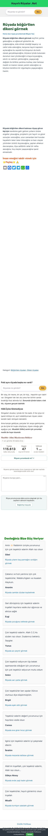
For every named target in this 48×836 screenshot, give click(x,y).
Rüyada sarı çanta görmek (16, 680)
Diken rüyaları (33, 370)
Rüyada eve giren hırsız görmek (18, 730)
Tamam (29, 834)
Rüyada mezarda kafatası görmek (19, 755)
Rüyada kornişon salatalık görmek (19, 805)
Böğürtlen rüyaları (18, 370)
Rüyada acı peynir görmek (16, 651)
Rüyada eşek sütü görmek (16, 705)
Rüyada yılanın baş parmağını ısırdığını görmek (21, 561)
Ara (38, 12)
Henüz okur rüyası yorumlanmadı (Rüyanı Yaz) (18, 34)
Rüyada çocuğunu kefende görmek (20, 621)
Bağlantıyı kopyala (24, 505)
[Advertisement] (24, 99)
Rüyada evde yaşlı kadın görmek (19, 780)
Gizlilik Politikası (24, 824)
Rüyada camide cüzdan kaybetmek (20, 592)
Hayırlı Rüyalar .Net (24, 3)
